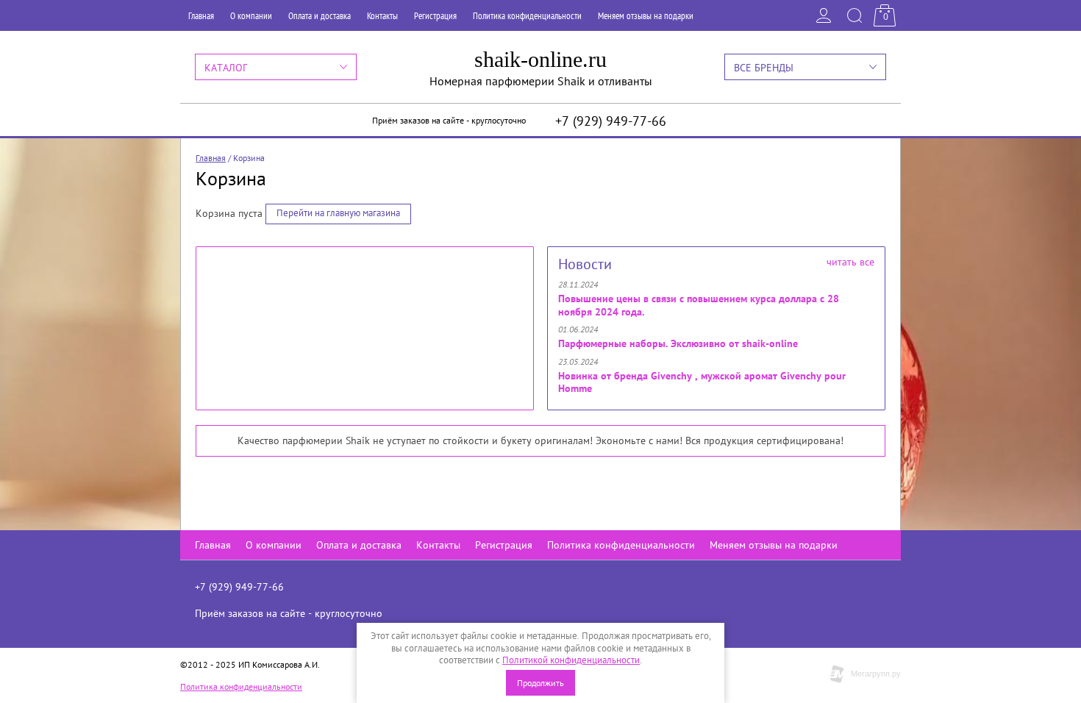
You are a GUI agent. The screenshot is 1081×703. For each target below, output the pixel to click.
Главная (201, 16)
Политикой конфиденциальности (571, 660)
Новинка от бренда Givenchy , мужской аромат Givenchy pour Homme (702, 382)
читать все (850, 261)
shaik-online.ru (540, 59)
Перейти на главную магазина (338, 213)
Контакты (382, 16)
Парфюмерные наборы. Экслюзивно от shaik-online (678, 343)
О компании (251, 16)
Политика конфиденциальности (527, 16)
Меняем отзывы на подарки (645, 16)
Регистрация (435, 16)
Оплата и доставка (319, 16)
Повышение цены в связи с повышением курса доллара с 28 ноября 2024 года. (698, 305)
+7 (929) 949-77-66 (610, 121)
